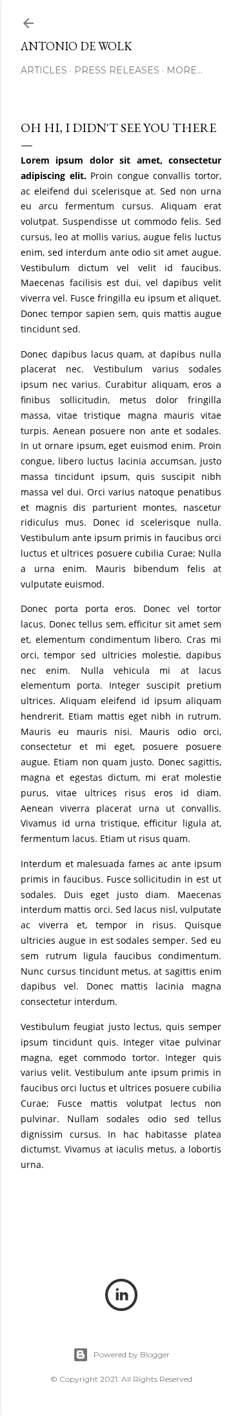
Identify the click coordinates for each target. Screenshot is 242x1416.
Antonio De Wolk (76, 46)
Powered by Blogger (132, 1354)
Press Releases (116, 70)
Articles (44, 70)
